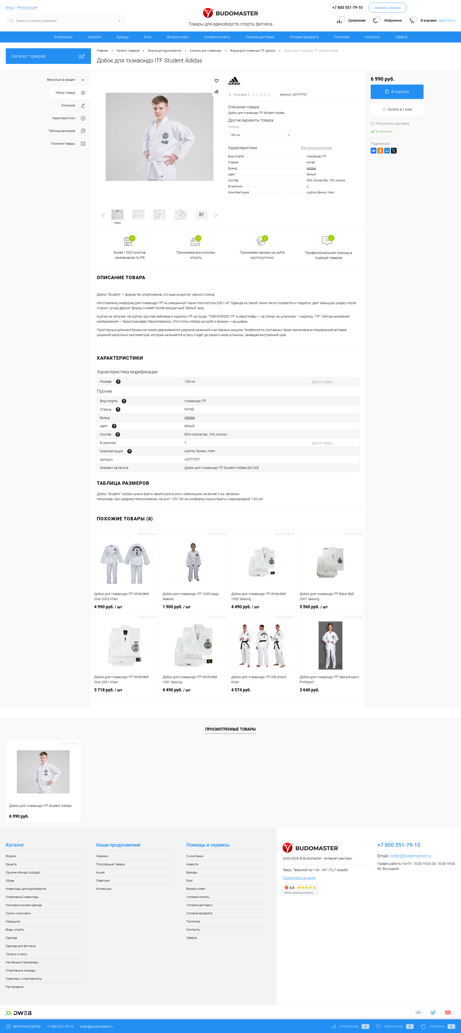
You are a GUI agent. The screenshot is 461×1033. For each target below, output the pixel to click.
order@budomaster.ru (410, 855)
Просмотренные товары (230, 729)
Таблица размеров (62, 131)
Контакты (372, 37)
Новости (94, 37)
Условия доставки (259, 37)
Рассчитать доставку (392, 123)
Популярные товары (110, 864)
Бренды (123, 37)
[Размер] (118, 381)
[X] (394, 151)
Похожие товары (63, 143)
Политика (341, 37)
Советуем (103, 880)
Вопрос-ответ (177, 37)
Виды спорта (15, 929)
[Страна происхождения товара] (118, 409)
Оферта (401, 37)
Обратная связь (26, 1026)
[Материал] (117, 434)
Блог (148, 37)
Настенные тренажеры (22, 962)
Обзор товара (65, 92)
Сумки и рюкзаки (18, 913)
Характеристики (63, 118)
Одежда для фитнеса (21, 946)
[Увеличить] (159, 137)
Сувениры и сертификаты (24, 978)
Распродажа (15, 987)
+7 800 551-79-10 (60, 1026)
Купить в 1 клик (400, 109)
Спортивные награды (21, 970)
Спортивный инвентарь (22, 897)
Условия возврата (304, 37)
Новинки (102, 856)
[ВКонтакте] (373, 151)
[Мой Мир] (387, 151)
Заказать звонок (387, 8)
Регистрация (27, 7)
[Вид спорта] (124, 401)
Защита (11, 864)
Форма (11, 856)
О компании (63, 37)
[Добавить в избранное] (216, 81)
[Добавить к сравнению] (216, 91)
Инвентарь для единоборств (26, 889)
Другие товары (322, 381)
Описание (68, 105)
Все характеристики (316, 148)
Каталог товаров (29, 56)
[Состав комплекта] (129, 451)
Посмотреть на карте (299, 878)
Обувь (10, 880)
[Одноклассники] (380, 151)
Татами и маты (16, 954)
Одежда (11, 938)
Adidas (311, 168)
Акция (100, 872)
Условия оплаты (217, 37)
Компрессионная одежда (24, 905)
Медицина (13, 921)
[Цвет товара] (114, 426)
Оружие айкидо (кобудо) (23, 872)
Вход (9, 7)
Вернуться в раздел (61, 79)
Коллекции (103, 889)
